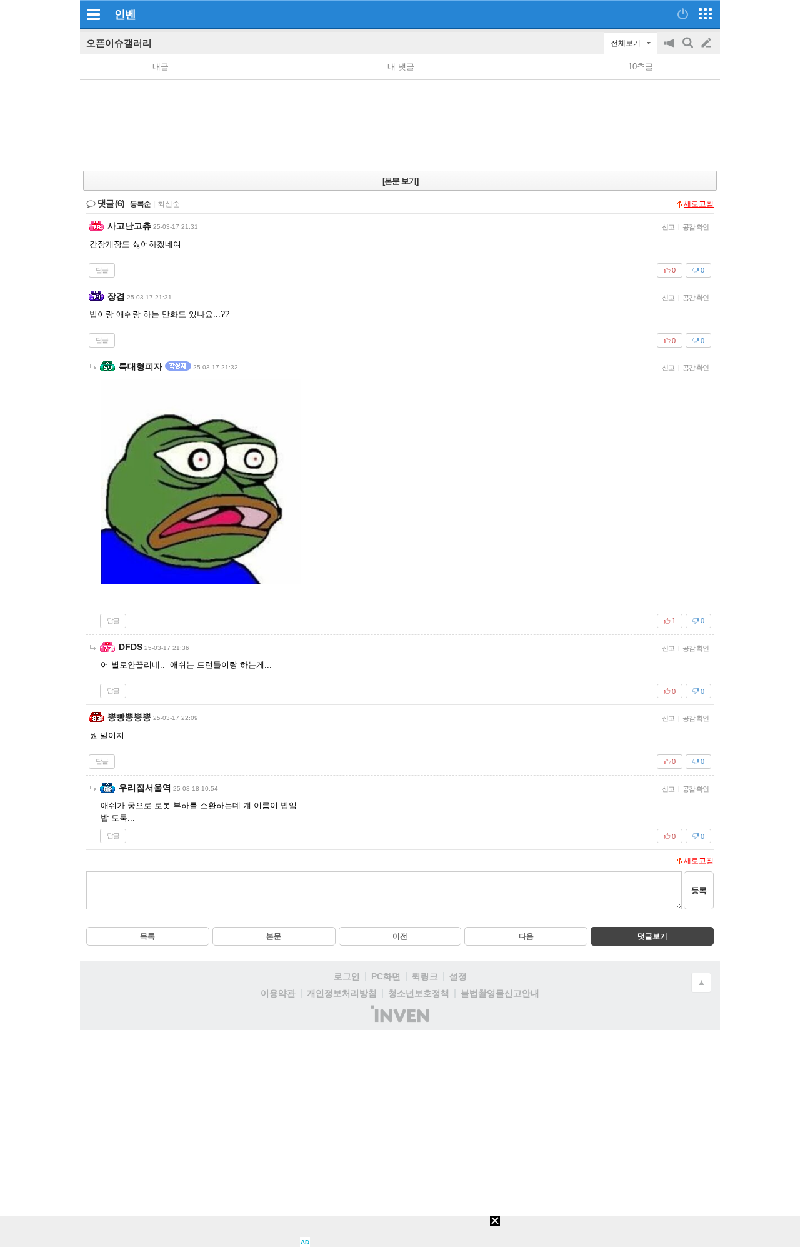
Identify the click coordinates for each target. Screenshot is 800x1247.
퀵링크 (425, 976)
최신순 (169, 203)
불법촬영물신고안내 (500, 993)
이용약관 (278, 993)
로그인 (347, 976)
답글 (102, 270)
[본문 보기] (400, 181)
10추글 (640, 66)
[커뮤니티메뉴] (93, 14)
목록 (147, 936)
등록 (698, 890)
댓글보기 (653, 936)
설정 (458, 976)
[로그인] (683, 14)
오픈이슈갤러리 (119, 43)
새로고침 (699, 203)
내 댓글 (401, 66)
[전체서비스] (705, 14)
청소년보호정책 (418, 993)
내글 (160, 66)
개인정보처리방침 (342, 993)
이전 (400, 936)
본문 (273, 936)
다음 (526, 936)
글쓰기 (707, 43)
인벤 (125, 14)
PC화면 (386, 976)
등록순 (140, 203)
